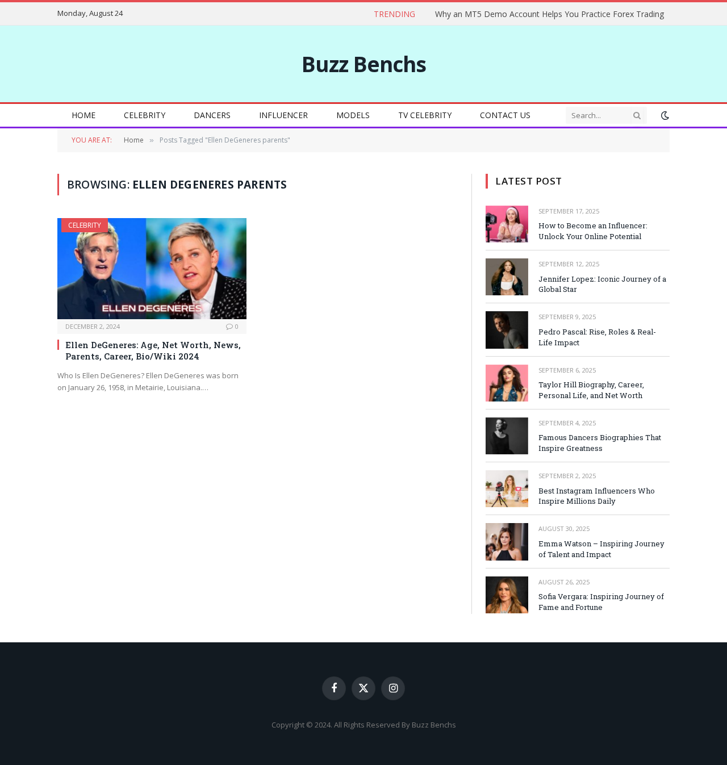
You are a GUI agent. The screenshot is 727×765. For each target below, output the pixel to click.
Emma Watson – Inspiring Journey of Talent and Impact (601, 548)
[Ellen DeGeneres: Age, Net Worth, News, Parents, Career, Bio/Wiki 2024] (151, 268)
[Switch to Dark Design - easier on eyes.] (664, 115)
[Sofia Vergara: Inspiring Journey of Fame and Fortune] (507, 594)
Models (353, 115)
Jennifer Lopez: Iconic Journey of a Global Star (602, 284)
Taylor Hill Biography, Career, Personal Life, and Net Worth (591, 389)
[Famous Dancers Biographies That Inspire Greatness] (507, 435)
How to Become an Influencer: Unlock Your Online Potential (592, 230)
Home (83, 115)
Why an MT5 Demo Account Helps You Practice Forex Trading (549, 14)
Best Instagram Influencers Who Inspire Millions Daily (596, 496)
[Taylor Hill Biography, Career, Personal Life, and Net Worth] (507, 383)
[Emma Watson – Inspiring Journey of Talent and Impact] (507, 541)
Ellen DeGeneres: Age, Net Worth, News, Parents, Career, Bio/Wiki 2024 (153, 350)
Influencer (283, 115)
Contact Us (505, 115)
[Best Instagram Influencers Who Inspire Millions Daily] (507, 488)
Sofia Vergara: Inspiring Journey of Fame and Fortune (601, 601)
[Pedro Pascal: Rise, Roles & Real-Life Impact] (507, 329)
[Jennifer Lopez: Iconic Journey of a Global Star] (507, 276)
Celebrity (144, 115)
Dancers (212, 115)
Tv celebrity (425, 115)
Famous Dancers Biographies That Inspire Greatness (599, 442)
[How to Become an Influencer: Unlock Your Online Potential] (507, 224)
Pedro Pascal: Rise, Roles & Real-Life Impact (597, 337)
